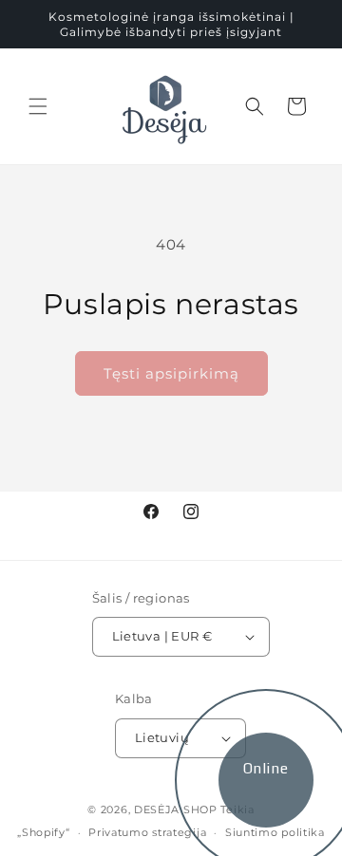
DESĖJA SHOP (176, 809)
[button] (38, 106)
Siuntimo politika (275, 832)
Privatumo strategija (147, 832)
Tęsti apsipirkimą (171, 373)
